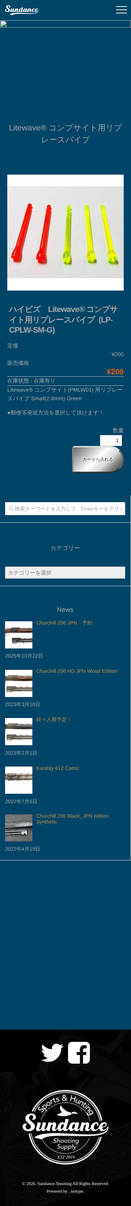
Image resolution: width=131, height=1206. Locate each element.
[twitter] (52, 1053)
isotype (77, 1191)
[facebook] (79, 1053)
